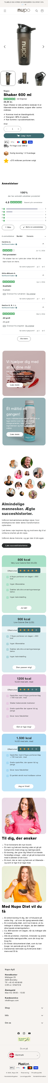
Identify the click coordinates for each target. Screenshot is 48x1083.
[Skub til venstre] (4, 46)
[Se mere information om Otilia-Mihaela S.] (43, 275)
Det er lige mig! (24, 727)
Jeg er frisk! (24, 786)
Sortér (20, 236)
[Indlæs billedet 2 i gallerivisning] (23, 78)
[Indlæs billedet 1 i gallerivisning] (8, 78)
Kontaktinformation (39, 1076)
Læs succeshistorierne (16, 546)
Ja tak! (24, 608)
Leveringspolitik (25, 1076)
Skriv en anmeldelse (35, 228)
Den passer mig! (24, 668)
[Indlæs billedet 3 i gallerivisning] (39, 78)
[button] (5, 10)
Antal (6, 124)
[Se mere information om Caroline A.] (43, 244)
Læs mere (14, 385)
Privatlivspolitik (37, 1073)
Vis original (30, 294)
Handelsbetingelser (11, 1076)
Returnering (25, 1073)
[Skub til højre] (43, 46)
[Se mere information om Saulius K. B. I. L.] (43, 307)
